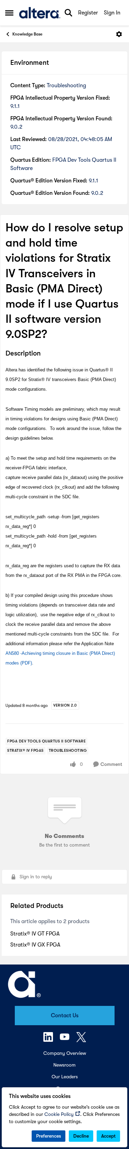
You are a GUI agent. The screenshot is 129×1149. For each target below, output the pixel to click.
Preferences (48, 1136)
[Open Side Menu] (9, 13)
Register (88, 13)
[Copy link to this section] (46, 354)
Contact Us (64, 1015)
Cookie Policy (59, 1114)
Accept (108, 1136)
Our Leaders (65, 1076)
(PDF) (26, 663)
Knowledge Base (27, 34)
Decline (81, 1136)
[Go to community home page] (40, 13)
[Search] (68, 13)
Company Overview (64, 1053)
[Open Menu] (119, 34)
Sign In (112, 13)
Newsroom (64, 1065)
